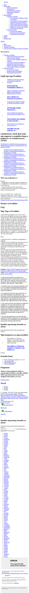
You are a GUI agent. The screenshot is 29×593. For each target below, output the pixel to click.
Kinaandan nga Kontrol (13, 12)
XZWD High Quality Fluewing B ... (14, 108)
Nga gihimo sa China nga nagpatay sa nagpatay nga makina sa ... (16, 347)
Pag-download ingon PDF (21, 200)
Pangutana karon (5, 379)
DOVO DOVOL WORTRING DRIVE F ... (15, 86)
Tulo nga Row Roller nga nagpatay (19, 25)
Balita (5, 37)
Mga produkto (7, 15)
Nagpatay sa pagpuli (10, 397)
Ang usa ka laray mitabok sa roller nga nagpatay (16, 48)
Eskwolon (20, 394)
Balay (5, 4)
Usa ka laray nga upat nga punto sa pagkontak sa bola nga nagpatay (19, 21)
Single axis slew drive (13, 398)
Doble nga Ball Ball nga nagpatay (19, 24)
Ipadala (6, 35)
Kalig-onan (10, 13)
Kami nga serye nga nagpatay (17, 32)
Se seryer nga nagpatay (16, 31)
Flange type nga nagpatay (16, 28)
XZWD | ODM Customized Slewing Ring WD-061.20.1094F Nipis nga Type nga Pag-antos (14, 270)
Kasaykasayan (10, 9)
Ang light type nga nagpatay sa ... (13, 129)
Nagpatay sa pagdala (12, 16)
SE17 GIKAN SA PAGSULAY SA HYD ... (15, 97)
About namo (7, 6)
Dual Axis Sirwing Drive (7, 395)
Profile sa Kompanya (12, 7)
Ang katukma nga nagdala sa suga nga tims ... (16, 120)
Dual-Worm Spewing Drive (17, 34)
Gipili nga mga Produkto (11, 394)
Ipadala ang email (5, 402)
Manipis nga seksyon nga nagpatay (19, 27)
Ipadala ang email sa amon (7, 200)
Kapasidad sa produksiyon (14, 10)
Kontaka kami (7, 38)
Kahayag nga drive (12, 29)
